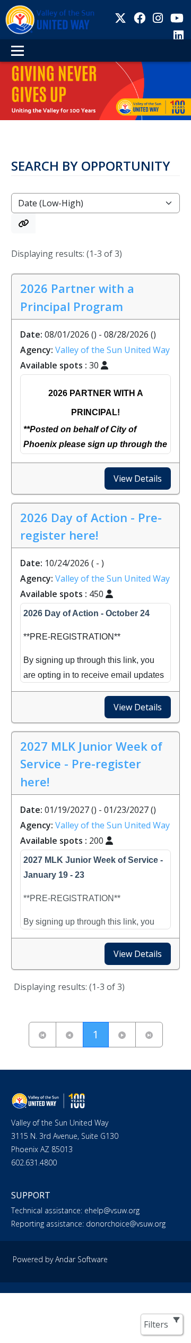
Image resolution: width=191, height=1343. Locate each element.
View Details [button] (138, 478)
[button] (23, 223)
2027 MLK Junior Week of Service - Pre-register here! (91, 764)
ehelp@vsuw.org (111, 1210)
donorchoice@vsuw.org (125, 1224)
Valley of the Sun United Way (112, 350)
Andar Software (81, 1259)
